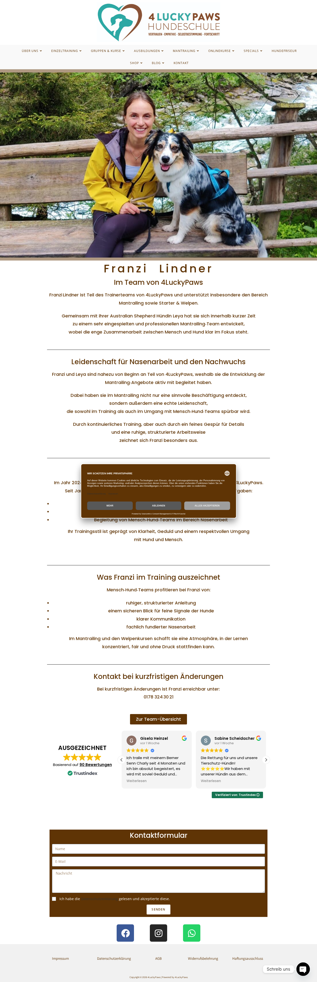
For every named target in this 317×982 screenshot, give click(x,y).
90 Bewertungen (95, 764)
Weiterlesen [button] (137, 781)
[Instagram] (158, 933)
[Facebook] (125, 933)
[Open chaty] (303, 969)
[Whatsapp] (191, 933)
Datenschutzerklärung (99, 898)
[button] (266, 760)
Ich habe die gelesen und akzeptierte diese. (114, 898)
